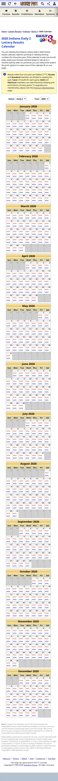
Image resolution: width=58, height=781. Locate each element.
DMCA (24, 758)
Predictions (27, 14)
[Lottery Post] (29, 3)
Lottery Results (15, 31)
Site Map (51, 758)
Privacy (16, 758)
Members (39, 14)
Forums (6, 14)
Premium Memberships (43, 87)
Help (32, 758)
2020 (43, 99)
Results (15, 14)
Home (4, 31)
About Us (6, 758)
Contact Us (40, 758)
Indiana (26, 31)
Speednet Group (30, 765)
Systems (50, 14)
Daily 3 (35, 31)
